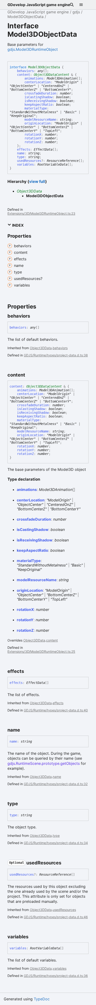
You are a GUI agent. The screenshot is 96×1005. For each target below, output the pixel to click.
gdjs (76, 12)
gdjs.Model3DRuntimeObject (32, 49)
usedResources (29, 161)
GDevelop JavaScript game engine (38, 4)
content (23, 74)
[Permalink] (34, 316)
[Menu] (84, 4)
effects (23, 149)
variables (25, 164)
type (20, 157)
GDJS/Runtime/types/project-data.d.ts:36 (56, 976)
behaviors (25, 71)
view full (37, 181)
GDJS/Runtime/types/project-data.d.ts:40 (56, 710)
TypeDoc (42, 999)
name (20, 153)
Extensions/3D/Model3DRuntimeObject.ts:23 (41, 213)
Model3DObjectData (25, 16)
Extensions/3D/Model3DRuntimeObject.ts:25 (41, 651)
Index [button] (17, 225)
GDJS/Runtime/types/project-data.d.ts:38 (56, 355)
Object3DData (29, 191)
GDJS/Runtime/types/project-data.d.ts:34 (56, 843)
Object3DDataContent (51, 74)
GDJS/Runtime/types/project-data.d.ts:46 (56, 917)
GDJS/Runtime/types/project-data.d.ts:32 (56, 784)
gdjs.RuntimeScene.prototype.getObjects (43, 763)
